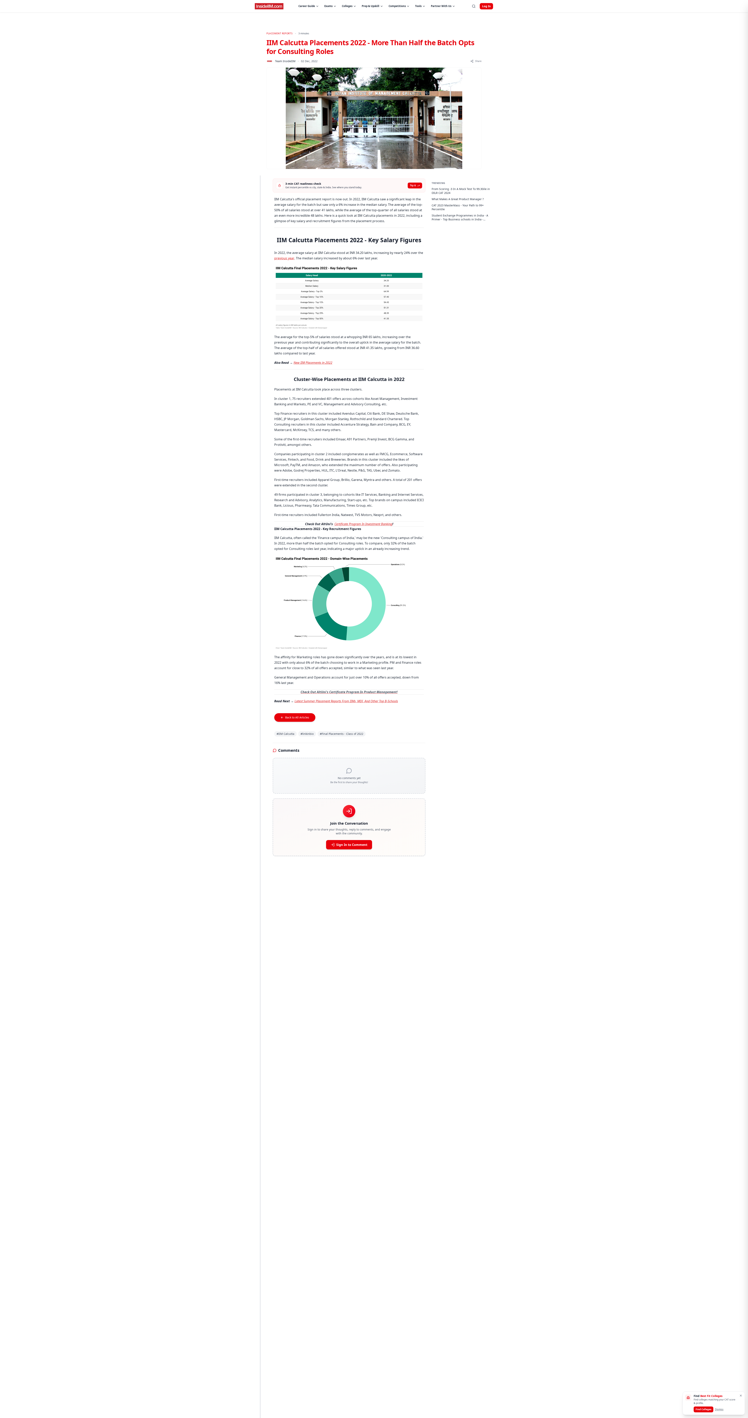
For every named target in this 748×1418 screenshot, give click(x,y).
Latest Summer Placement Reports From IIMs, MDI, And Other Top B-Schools (346, 701)
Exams (328, 6)
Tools (418, 6)
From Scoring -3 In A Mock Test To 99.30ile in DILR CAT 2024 (461, 191)
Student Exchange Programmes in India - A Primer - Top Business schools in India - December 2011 (460, 217)
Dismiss (719, 1409)
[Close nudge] (740, 1395)
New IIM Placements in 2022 (313, 362)
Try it (413, 185)
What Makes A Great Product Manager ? (458, 199)
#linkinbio (307, 734)
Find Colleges (703, 1409)
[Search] (473, 6)
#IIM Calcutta (285, 734)
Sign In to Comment (351, 845)
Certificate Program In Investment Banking (363, 524)
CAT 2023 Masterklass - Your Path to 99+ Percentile (458, 207)
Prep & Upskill (370, 6)
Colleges (347, 6)
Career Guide (306, 6)
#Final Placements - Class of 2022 (341, 734)
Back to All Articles (297, 717)
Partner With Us (441, 6)
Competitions (397, 6)
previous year (284, 258)
